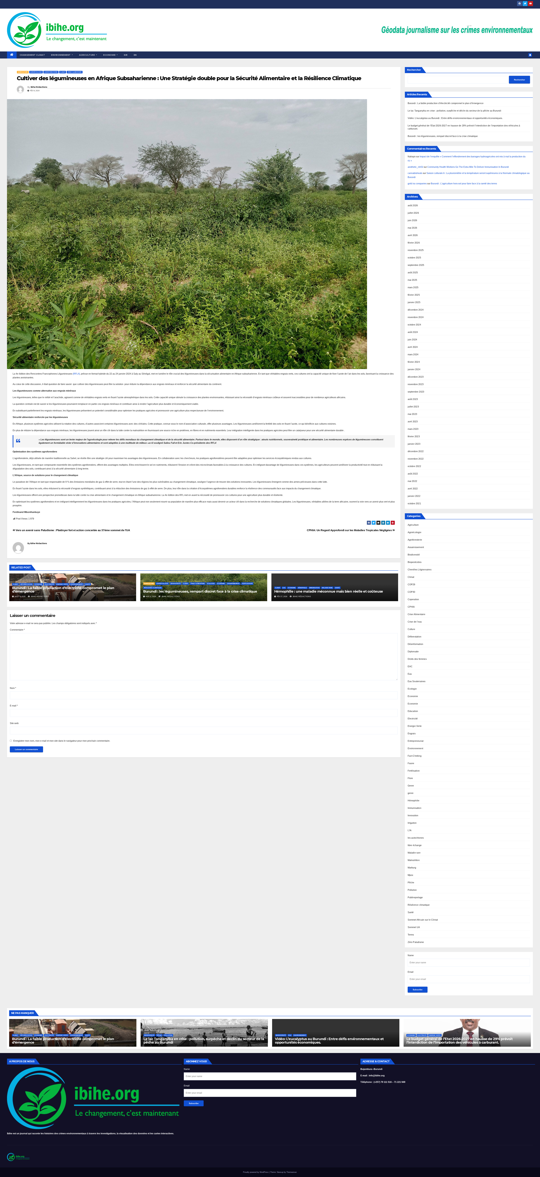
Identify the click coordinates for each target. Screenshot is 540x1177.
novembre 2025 (416, 250)
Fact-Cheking (414, 756)
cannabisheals (415, 173)
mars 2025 (413, 287)
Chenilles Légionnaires (419, 569)
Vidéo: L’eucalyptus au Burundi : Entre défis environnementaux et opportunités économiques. (456, 118)
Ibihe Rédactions (39, 87)
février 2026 (414, 243)
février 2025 (414, 295)
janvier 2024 (414, 369)
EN (135, 55)
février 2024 (414, 362)
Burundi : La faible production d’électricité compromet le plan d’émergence (63, 589)
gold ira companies (417, 183)
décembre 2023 (416, 377)
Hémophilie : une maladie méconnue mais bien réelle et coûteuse (328, 591)
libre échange (415, 845)
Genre (411, 785)
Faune (411, 763)
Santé (87, 584)
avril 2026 (413, 235)
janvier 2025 (414, 302)
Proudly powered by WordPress (256, 1172)
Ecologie (211, 583)
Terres (411, 935)
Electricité (49, 584)
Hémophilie (302, 587)
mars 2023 (413, 429)
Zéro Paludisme (416, 942)
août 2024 (413, 332)
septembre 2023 (416, 392)
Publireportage (415, 897)
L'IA (410, 830)
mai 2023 (412, 414)
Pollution (412, 890)
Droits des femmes (417, 659)
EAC (284, 587)
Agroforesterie (51, 72)
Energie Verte (62, 584)
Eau (410, 674)
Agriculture (87, 55)
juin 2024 (412, 339)
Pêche (411, 882)
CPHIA (411, 607)
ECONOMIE (109, 55)
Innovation (413, 815)
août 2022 (413, 474)
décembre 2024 (416, 310)
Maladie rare (327, 587)
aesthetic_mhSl (415, 167)
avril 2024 (413, 347)
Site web (14, 723)
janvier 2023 (414, 444)
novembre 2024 (416, 317)
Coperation (413, 599)
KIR (126, 55)
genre (411, 793)
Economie (38, 584)
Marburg (412, 867)
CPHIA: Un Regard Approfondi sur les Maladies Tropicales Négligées (349, 530)
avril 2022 (413, 488)
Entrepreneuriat (416, 741)
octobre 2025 (414, 257)
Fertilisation (247, 583)
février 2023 (414, 436)
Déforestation (26, 584)
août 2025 (413, 272)
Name (411, 955)
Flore (410, 778)
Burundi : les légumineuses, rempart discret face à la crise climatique (200, 591)
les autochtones (416, 838)
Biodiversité (176, 583)
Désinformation (415, 644)
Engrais (412, 733)
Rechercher (414, 69)
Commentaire (17, 630)
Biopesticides (415, 562)
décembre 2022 (416, 451)
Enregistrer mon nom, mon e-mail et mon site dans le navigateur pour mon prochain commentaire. (61, 741)
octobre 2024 (414, 324)
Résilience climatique (153, 587)
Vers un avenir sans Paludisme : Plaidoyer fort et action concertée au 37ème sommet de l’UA (72, 530)
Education (413, 711)
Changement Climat (32, 55)
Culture (411, 629)
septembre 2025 (416, 265)
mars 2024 (413, 354)
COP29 (411, 584)
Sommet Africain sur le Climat (423, 920)
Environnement (61, 55)
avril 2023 (413, 421)
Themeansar (291, 1172)
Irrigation (412, 823)
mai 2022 (412, 481)
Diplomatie (413, 651)
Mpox (410, 875)
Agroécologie (36, 72)
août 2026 (413, 205)
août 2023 (413, 399)
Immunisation (314, 587)
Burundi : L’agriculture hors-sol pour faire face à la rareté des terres (464, 183)
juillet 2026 (413, 213)
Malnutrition (414, 860)
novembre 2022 (416, 459)
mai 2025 (412, 280)
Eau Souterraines (417, 681)
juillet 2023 (413, 406)
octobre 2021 (414, 503)
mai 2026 (412, 228)
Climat (62, 72)
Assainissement (416, 547)
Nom (13, 688)
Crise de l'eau (415, 622)
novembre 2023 (416, 384)
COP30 (411, 592)
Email (410, 972)
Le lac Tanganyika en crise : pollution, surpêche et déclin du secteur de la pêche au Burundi (454, 111)
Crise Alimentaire (75, 72)
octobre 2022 (414, 466)
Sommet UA (414, 927)
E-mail (14, 705)
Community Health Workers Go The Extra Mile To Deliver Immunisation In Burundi (468, 167)
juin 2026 (412, 220)
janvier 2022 (414, 496)
